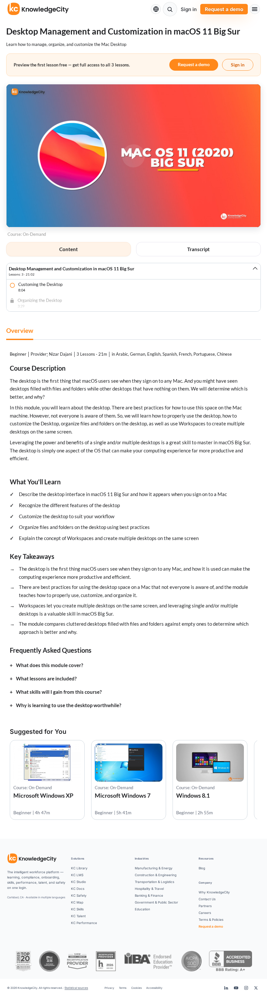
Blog (202, 868)
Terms (122, 988)
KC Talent (78, 916)
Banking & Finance (149, 895)
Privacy (109, 988)
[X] (256, 987)
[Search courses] (170, 9)
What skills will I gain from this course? (59, 692)
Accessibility (154, 988)
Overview (19, 330)
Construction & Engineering (155, 875)
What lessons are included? (46, 678)
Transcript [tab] (198, 249)
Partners (205, 906)
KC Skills (77, 909)
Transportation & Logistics (154, 882)
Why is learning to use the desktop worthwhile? (68, 705)
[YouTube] (236, 987)
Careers (205, 913)
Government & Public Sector (156, 902)
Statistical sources (76, 988)
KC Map (77, 902)
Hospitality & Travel (149, 888)
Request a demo (224, 9)
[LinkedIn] (226, 987)
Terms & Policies (211, 919)
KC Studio (78, 882)
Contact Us (207, 899)
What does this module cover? (49, 665)
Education (142, 909)
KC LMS (77, 875)
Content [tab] (68, 249)
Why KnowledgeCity (214, 892)
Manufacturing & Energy (154, 868)
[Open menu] (255, 9)
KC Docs (77, 888)
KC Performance (84, 923)
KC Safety (79, 895)
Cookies (136, 988)
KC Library (79, 868)
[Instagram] (245, 987)
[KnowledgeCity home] (38, 9)
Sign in (189, 9)
